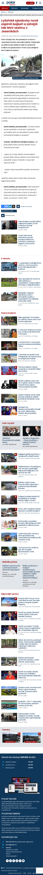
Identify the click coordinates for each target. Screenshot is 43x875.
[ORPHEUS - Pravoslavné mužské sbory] (11, 431)
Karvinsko (25, 8)
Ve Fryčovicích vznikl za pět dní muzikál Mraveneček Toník (28, 549)
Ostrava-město (29, 373)
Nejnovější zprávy (10, 594)
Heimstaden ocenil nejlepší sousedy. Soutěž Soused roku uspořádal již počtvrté (29, 717)
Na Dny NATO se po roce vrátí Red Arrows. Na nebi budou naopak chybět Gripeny (29, 601)
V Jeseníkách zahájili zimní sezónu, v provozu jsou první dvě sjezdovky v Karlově (29, 266)
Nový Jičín (27, 513)
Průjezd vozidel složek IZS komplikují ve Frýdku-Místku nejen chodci (29, 498)
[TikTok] (17, 860)
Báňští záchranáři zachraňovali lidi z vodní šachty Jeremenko (28, 660)
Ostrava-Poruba (29, 475)
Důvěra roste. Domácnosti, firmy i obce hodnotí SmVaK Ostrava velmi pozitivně (29, 690)
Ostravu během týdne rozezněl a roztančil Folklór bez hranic (29, 369)
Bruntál (34, 271)
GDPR (24, 873)
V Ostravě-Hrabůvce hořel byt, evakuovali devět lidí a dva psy (29, 332)
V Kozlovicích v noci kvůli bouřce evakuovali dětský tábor (29, 344)
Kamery (6, 729)
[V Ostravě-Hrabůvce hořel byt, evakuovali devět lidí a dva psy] (9, 333)
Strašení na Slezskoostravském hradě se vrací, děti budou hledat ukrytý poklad (29, 410)
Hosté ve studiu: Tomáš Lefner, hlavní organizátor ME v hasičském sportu (29, 628)
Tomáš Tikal (36, 502)
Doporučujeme (8, 313)
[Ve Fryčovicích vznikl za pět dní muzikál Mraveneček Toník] (9, 551)
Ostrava (14, 8)
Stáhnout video (33, 78)
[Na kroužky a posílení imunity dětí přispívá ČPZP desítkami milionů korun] (9, 524)
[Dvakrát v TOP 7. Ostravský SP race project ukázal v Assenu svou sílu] (9, 705)
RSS (30, 873)
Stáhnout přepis (20, 78)
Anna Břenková (36, 490)
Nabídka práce (9, 562)
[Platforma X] (13, 860)
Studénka (27, 458)
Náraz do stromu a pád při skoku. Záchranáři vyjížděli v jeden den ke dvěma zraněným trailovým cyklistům (29, 644)
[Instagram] (10, 860)
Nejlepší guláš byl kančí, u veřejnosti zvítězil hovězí (29, 455)
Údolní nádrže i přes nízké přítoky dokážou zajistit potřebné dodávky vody (29, 397)
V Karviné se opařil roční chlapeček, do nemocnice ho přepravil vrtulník (29, 356)
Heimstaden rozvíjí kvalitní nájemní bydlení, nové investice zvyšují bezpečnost (29, 224)
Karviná (27, 361)
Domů (3, 12)
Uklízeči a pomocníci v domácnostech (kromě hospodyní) (11, 568)
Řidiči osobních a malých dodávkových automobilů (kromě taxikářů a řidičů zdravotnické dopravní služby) (31, 572)
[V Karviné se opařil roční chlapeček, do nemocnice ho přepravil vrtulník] (9, 358)
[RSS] (20, 860)
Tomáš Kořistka (36, 606)
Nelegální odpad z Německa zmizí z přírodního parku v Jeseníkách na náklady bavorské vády (28, 297)
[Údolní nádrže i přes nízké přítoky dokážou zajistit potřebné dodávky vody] (9, 398)
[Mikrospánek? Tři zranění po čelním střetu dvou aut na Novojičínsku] (9, 320)
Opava (30, 287)
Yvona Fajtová (37, 287)
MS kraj (4, 8)
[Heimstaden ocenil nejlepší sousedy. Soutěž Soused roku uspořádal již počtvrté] (9, 717)
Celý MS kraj (31, 303)
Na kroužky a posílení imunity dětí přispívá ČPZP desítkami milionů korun (29, 523)
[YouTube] (23, 860)
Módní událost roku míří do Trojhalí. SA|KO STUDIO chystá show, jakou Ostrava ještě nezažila (29, 384)
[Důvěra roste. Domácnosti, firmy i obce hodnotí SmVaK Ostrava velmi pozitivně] (9, 690)
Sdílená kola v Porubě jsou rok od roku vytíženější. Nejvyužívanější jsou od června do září (29, 469)
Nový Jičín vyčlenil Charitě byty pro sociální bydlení (29, 510)
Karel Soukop (33, 36)
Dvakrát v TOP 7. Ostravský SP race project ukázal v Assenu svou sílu (29, 703)
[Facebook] (7, 860)
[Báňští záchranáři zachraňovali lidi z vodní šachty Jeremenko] (9, 661)
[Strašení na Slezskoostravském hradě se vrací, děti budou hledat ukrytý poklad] (9, 410)
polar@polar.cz (11, 845)
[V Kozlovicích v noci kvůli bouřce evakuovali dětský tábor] (9, 345)
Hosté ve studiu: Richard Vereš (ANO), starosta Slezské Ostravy (28, 614)
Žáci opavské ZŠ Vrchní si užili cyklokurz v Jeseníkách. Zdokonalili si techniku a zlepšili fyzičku (29, 282)
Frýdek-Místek (28, 502)
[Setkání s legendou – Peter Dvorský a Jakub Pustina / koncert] (32, 431)
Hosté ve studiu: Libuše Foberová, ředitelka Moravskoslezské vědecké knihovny (29, 674)
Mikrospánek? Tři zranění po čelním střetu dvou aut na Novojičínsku (29, 319)
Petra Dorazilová (35, 458)
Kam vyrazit (8, 423)
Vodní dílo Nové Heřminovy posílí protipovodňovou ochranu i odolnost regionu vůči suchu (26, 239)
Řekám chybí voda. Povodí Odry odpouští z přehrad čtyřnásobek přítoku (28, 485)
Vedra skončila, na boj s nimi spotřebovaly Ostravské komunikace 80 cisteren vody (29, 536)
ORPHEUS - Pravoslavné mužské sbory (11, 440)
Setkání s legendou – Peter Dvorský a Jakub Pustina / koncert (31, 441)
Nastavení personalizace (15, 873)
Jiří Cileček (35, 323)
